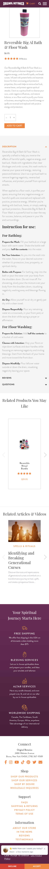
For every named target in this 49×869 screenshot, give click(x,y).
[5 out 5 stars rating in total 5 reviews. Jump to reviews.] (24, 473)
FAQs (24, 802)
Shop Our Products (24, 776)
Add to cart (14, 125)
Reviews (24, 835)
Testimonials (24, 839)
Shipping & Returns (24, 806)
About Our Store (24, 828)
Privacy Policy (24, 810)
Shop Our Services (24, 780)
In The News (24, 831)
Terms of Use (24, 813)
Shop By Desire (24, 784)
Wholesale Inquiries (24, 788)
